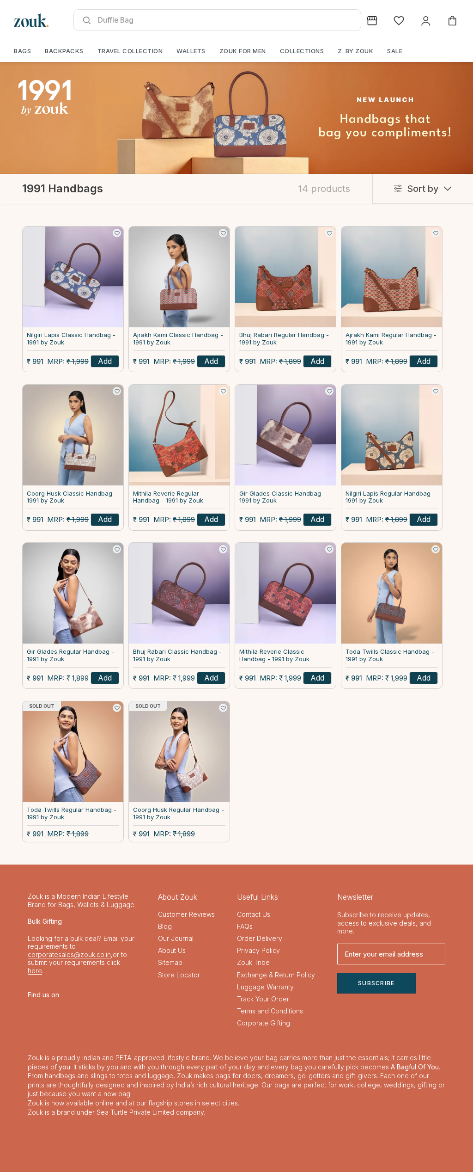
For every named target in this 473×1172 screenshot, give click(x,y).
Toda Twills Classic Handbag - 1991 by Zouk (390, 655)
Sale (394, 51)
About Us (172, 950)
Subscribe (376, 983)
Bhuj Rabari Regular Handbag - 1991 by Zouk (284, 338)
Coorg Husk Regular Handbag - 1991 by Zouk (178, 813)
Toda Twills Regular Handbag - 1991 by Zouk (71, 813)
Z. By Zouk (355, 51)
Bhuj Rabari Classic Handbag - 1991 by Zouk (177, 655)
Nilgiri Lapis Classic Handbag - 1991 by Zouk (71, 338)
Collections (302, 51)
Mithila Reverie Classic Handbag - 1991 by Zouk (274, 655)
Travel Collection (130, 51)
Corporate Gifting (263, 1023)
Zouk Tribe (253, 962)
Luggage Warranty (265, 987)
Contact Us (253, 914)
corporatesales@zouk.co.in (69, 954)
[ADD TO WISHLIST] (117, 233)
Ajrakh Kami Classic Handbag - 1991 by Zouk (178, 338)
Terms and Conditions (270, 1011)
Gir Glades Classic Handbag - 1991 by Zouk (282, 497)
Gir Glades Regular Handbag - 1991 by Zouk (70, 655)
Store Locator (179, 975)
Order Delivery (259, 938)
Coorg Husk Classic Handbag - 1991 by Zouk (72, 497)
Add (105, 361)
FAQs (245, 926)
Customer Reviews (186, 914)
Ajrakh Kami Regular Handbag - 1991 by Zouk (391, 338)
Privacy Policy (258, 950)
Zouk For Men (242, 51)
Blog (165, 926)
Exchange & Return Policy (276, 975)
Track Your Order (263, 999)
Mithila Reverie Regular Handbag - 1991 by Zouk (168, 497)
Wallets (191, 51)
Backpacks (64, 51)
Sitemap (170, 962)
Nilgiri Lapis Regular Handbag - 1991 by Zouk (390, 497)
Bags (22, 51)
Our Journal (176, 938)
